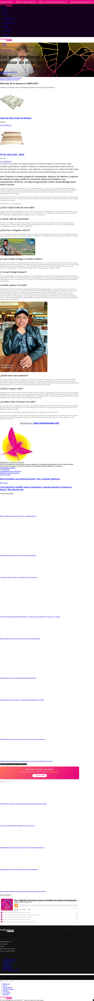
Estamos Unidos (9, 961)
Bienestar (7, 964)
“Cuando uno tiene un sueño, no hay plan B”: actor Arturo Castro (19, 577)
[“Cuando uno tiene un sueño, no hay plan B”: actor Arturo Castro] (39, 566)
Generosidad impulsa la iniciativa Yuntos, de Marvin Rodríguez (18, 555)
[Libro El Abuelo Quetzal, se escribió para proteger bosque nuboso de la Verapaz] (39, 793)
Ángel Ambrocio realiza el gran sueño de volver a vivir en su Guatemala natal (22, 739)
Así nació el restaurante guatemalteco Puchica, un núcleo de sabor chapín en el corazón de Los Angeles (30, 617)
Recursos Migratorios (11, 970)
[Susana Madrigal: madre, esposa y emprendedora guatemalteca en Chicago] (39, 689)
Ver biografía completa (7, 468)
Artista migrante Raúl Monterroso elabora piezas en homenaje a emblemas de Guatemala (26, 761)
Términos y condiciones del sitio (7, 951)
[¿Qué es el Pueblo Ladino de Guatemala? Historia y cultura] (39, 814)
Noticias (7, 968)
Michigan (6, 469)
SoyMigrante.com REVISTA (8, 72)
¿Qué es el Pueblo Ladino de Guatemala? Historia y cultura (17, 825)
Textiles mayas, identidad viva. (27, 2)
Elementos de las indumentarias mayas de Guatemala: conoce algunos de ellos (23, 891)
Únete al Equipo (4, 944)
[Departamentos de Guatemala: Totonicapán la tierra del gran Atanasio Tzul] (39, 836)
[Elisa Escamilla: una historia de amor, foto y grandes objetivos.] (39, 505)
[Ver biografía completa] (16, 468)
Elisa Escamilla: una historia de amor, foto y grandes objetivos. (18, 516)
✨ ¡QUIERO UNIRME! (39, 775)
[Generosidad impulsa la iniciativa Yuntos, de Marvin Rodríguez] (39, 535)
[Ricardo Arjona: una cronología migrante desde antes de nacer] (39, 658)
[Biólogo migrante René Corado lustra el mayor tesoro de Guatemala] (39, 627)
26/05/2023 (3, 74)
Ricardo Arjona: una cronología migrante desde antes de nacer (18, 678)
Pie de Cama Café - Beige (12, 154)
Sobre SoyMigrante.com (5, 941)
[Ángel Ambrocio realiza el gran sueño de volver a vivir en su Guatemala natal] (39, 719)
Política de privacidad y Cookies (7, 948)
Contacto (2, 946)
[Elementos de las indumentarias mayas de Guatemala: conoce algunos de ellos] (39, 880)
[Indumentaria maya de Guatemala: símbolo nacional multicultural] (39, 858)
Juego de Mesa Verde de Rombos (15, 118)
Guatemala (7, 50)
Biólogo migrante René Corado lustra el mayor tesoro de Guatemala (20, 638)
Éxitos (2, 50)
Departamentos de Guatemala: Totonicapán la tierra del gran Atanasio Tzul (22, 847)
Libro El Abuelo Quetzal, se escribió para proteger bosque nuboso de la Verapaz (23, 804)
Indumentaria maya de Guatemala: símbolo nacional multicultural (19, 869)
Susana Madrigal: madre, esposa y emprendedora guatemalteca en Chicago (22, 700)
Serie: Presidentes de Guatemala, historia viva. (55, 2)
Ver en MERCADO (5, 125)
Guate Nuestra (9, 959)
